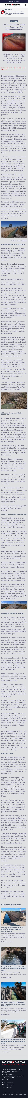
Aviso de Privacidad (7, 1087)
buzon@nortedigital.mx (9, 1084)
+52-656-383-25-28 (8, 1082)
